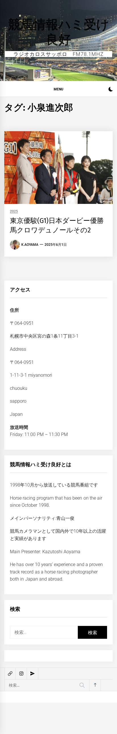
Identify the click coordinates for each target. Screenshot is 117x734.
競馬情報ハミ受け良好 (58, 32)
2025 (14, 211)
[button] (110, 90)
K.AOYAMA (29, 245)
